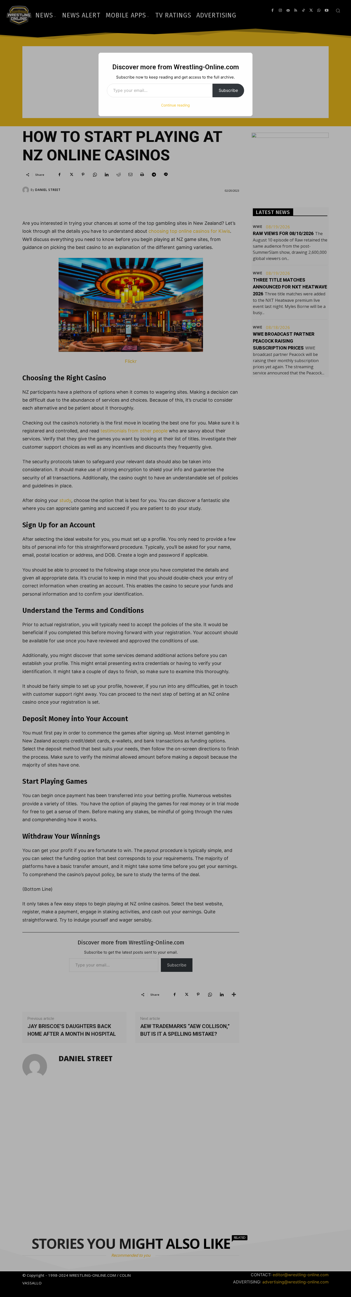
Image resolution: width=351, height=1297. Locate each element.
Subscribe (228, 90)
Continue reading (175, 105)
